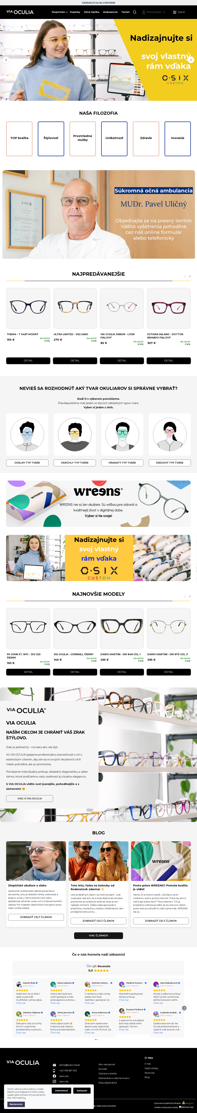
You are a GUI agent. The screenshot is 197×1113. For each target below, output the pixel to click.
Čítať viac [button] (21, 1003)
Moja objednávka (107, 1082)
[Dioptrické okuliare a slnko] (36, 861)
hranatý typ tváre (122, 462)
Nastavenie (16, 1104)
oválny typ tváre (27, 462)
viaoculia (63, 1076)
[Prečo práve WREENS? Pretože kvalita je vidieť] (161, 861)
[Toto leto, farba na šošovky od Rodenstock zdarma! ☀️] (98, 861)
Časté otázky (151, 1068)
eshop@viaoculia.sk (69, 1065)
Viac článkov (98, 935)
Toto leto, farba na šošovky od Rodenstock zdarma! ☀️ (92, 887)
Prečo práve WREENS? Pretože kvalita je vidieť (160, 887)
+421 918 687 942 (68, 1070)
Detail (28, 360)
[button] (8, 60)
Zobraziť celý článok (36, 917)
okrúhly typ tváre (74, 462)
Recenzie (150, 1073)
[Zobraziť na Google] (18, 984)
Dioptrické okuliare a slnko (27, 885)
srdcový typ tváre (169, 462)
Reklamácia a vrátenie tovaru (114, 1078)
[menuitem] (60, 12)
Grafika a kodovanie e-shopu (166, 1107)
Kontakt (102, 1069)
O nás (148, 1064)
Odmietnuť (61, 1090)
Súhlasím (82, 1090)
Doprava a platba (107, 1073)
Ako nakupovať (106, 1064)
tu (24, 1098)
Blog (147, 1077)
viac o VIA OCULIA (30, 798)
